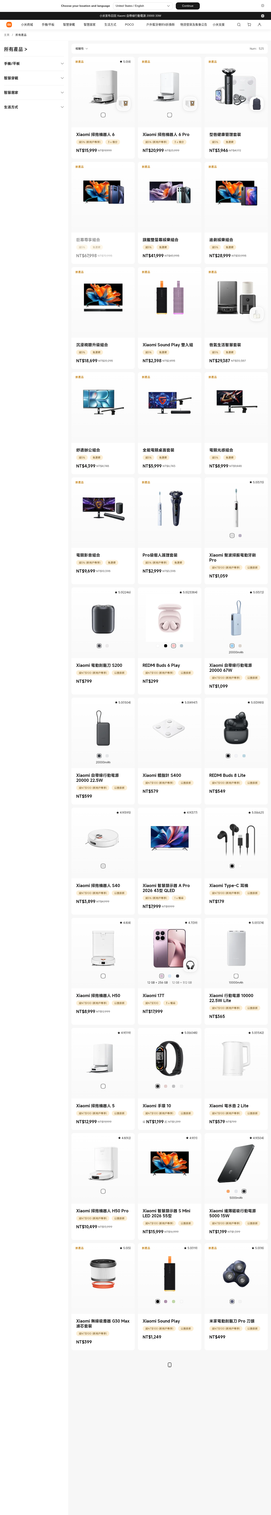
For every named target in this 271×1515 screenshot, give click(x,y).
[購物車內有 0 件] (249, 24)
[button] (263, 6)
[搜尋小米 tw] (238, 24)
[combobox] (79, 48)
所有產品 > (15, 49)
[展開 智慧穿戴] (77, 24)
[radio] (103, 115)
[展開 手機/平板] (56, 24)
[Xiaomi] (9, 24)
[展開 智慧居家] (97, 24)
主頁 (7, 35)
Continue (187, 5)
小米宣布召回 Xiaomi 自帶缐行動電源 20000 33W (130, 15)
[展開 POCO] (136, 24)
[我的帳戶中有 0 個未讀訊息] (259, 24)
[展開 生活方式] (118, 24)
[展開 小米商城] (35, 24)
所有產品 (21, 35)
